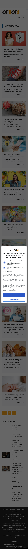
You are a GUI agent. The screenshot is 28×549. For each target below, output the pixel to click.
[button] (14, 272)
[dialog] (14, 274)
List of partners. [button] (9, 281)
